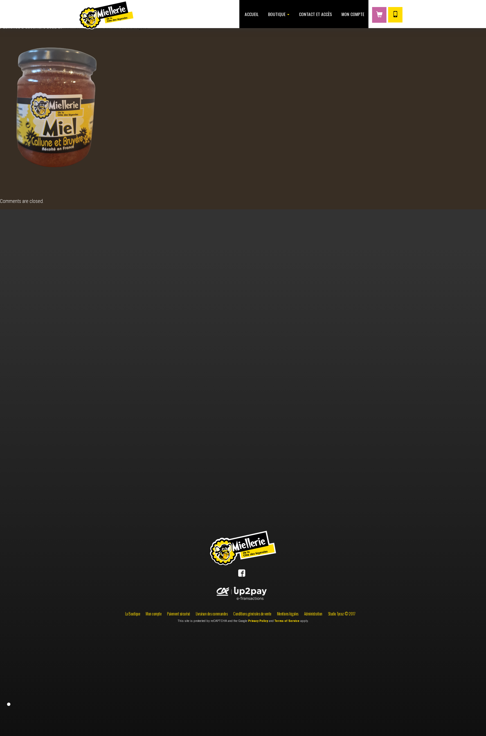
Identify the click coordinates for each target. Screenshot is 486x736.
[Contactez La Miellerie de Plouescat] (395, 14)
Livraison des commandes (212, 614)
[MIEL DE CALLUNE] (61, 111)
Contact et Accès (315, 14)
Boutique (277, 14)
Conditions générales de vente (252, 614)
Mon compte (352, 14)
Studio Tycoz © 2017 (342, 614)
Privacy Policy (258, 621)
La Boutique (132, 614)
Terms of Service (287, 621)
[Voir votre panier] (379, 15)
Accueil (251, 14)
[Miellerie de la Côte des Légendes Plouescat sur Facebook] (241, 574)
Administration (313, 614)
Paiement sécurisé (178, 614)
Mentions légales (287, 614)
